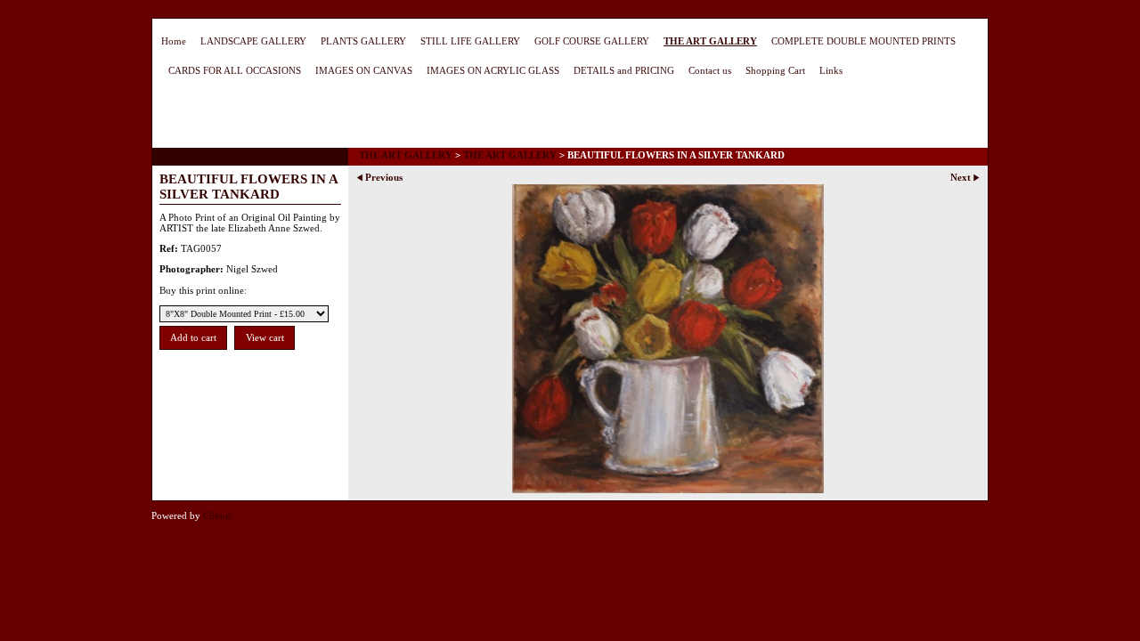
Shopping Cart (775, 70)
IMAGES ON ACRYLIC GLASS (493, 70)
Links (831, 70)
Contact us (709, 70)
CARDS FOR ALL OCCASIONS (234, 70)
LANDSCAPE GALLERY (253, 41)
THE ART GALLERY (710, 41)
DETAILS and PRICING (624, 70)
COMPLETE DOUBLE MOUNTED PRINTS (863, 41)
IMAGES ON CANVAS (363, 70)
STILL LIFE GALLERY (470, 41)
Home (173, 41)
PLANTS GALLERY (363, 41)
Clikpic (217, 515)
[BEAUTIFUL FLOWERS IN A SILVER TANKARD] (668, 338)
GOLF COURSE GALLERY (591, 41)
